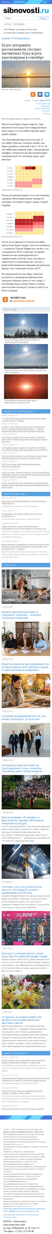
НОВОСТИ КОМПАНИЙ (19, 411)
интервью (7, 881)
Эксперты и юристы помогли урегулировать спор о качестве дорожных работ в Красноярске (22, 768)
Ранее (27, 248)
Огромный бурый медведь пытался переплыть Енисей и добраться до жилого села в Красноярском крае (25, 1079)
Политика (10, 32)
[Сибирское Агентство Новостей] (26, 10)
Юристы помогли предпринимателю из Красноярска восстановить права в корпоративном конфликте (25, 667)
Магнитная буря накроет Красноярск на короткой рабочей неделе (22, 341)
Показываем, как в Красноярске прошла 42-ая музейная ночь (22, 515)
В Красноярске (22, 38)
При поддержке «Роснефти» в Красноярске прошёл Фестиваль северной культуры (23, 820)
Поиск (43, 18)
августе (36, 127)
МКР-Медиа (19, 24)
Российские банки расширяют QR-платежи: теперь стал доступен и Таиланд (24, 419)
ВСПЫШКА (45, 106)
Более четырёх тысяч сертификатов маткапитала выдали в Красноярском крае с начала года (23, 1061)
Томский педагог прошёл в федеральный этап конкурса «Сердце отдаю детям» (22, 1092)
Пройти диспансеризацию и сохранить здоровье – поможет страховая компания (22, 614)
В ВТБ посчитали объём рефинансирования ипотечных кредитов (21, 465)
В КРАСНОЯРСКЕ (43, 103)
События (7, 1011)
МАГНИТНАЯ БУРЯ (42, 108)
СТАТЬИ (10, 565)
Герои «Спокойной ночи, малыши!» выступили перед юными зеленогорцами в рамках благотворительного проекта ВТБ (25, 485)
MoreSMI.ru (12, 1217)
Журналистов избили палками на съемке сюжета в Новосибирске (24, 502)
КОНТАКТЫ (16, 1117)
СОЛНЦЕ (46, 113)
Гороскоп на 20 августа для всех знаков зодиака (23, 1109)
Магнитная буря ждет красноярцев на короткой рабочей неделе (26, 371)
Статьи (8, 24)
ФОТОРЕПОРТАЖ (15, 494)
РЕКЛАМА (36, 1117)
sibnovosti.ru (18, 1144)
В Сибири (10, 29)
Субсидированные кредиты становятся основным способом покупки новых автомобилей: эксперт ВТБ (25, 448)
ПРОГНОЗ (46, 111)
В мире (21, 29)
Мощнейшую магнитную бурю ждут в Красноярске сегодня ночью (21, 401)
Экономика (37, 32)
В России (32, 29)
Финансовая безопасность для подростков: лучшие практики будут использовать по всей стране (24, 457)
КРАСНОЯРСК (19, 2)
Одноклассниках (23, 301)
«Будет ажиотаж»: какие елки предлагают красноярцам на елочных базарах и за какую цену (24, 527)
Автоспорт (8, 948)
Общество (23, 32)
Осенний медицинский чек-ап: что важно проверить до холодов (24, 717)
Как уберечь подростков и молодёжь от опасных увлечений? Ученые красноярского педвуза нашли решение (24, 439)
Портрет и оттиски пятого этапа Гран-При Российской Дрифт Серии (24, 955)
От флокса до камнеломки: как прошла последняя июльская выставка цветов (22, 1020)
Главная (6, 38)
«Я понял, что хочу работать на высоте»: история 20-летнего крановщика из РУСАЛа (22, 889)
